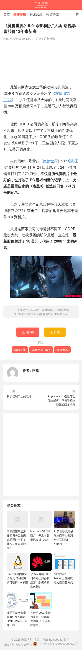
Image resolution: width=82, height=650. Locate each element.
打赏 (55, 332)
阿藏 (35, 370)
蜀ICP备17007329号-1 (18, 644)
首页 (6, 14)
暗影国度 (19, 350)
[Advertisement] (41, 62)
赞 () (28, 332)
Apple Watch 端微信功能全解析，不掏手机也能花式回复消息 (61, 400)
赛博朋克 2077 (41, 350)
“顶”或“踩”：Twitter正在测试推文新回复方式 (63, 578)
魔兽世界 (50, 161)
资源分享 (52, 14)
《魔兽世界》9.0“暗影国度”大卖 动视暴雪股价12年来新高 (43, 312)
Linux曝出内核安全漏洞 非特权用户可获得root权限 (17, 578)
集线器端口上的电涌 (19, 396)
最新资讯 (19, 14)
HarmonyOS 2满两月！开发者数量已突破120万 (40, 535)
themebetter (56, 639)
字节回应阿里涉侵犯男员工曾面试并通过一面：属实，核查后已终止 (16, 539)
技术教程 (36, 14)
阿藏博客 (41, 5)
